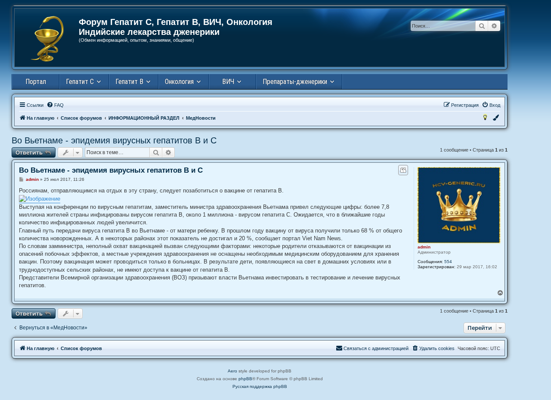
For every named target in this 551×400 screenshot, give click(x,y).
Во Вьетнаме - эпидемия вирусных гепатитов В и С (114, 140)
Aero (232, 371)
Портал (35, 82)
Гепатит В (129, 82)
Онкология (179, 82)
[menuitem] (55, 105)
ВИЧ (228, 82)
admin (424, 247)
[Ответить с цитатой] (403, 170)
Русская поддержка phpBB (259, 386)
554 (448, 261)
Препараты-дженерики (295, 82)
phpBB (245, 378)
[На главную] (47, 38)
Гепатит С (80, 82)
